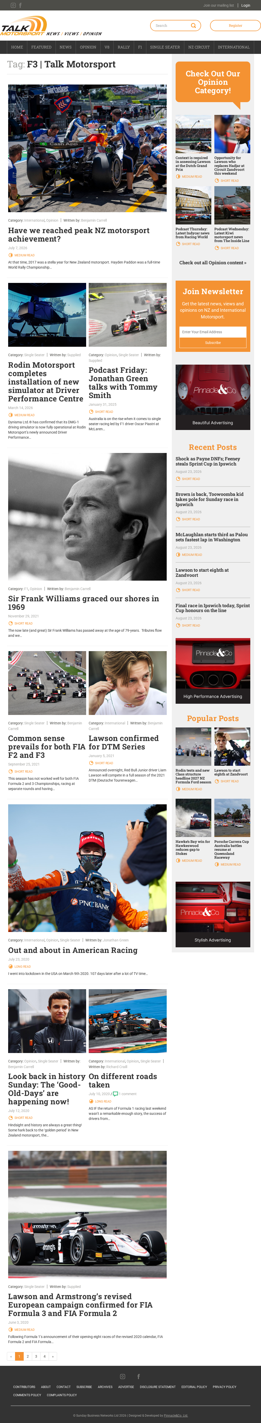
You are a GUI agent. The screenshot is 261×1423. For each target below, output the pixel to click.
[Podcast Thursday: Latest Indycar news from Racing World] (194, 205)
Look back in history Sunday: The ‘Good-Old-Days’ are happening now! (47, 1088)
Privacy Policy (224, 1387)
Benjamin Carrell (94, 220)
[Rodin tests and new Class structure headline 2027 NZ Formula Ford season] (194, 746)
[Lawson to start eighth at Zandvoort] (232, 746)
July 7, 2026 (17, 248)
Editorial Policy (194, 1387)
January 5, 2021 (101, 756)
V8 (107, 47)
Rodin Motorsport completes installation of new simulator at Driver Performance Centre (45, 381)
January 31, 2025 (102, 404)
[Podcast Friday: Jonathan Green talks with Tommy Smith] (128, 315)
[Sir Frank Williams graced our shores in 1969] (87, 517)
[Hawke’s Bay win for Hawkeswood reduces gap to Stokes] (194, 818)
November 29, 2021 (23, 616)
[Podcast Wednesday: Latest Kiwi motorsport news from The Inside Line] (232, 205)
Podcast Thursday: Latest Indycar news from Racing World (193, 232)
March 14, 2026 (20, 408)
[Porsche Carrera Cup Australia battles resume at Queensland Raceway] (232, 818)
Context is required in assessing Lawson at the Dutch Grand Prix (193, 163)
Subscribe (84, 1387)
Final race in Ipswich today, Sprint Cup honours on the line (213, 608)
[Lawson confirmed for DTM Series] (128, 683)
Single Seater (165, 47)
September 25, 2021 (24, 764)
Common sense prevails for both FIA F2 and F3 (47, 746)
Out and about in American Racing (73, 950)
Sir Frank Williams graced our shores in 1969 (83, 602)
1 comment (128, 1094)
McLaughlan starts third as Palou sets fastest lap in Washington (212, 537)
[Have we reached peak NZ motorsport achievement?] (87, 148)
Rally (124, 47)
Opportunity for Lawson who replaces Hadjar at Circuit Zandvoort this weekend (229, 165)
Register (235, 25)
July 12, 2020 (18, 1111)
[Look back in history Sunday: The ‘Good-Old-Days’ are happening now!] (47, 1021)
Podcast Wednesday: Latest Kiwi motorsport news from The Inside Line (231, 234)
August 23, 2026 (189, 472)
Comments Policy (27, 1395)
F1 (140, 47)
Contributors (24, 1387)
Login (245, 5)
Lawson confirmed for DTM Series (124, 742)
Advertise (126, 1387)
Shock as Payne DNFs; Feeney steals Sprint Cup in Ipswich (208, 461)
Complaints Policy (62, 1395)
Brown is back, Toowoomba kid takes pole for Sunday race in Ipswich (210, 499)
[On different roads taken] (128, 1021)
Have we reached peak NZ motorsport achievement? (79, 234)
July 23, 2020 (18, 959)
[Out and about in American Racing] (87, 868)
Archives (105, 1387)
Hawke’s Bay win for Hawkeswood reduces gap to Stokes (193, 847)
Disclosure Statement (158, 1387)
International (234, 47)
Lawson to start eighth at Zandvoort (202, 572)
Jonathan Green (116, 940)
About (46, 1387)
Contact (64, 1387)
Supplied (74, 355)
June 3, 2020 (18, 1322)
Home (17, 47)
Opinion (88, 47)
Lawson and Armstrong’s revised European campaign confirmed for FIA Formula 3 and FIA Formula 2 (80, 1304)
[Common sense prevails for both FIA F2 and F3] (47, 683)
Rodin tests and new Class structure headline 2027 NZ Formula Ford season (193, 776)
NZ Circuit (199, 47)
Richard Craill (116, 1067)
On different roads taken (123, 1080)
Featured (41, 47)
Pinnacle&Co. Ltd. (176, 1415)
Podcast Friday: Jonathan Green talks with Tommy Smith (123, 382)
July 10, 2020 (99, 1094)
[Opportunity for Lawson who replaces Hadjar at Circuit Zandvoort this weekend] (232, 133)
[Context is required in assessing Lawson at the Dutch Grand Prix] (194, 133)
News (66, 47)
